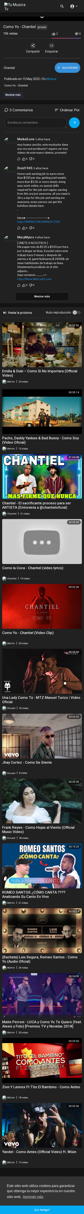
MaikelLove (25, 139)
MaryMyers (25, 237)
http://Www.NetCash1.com (34, 279)
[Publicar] (74, 122)
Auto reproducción (58, 312)
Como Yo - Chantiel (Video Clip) (28, 633)
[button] (74, 6)
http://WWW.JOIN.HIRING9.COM (38, 221)
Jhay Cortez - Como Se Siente (27, 762)
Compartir (33, 51)
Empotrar (51, 51)
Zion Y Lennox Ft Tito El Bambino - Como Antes (41, 1087)
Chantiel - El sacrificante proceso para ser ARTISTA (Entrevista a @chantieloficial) (36, 505)
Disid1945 (25, 168)
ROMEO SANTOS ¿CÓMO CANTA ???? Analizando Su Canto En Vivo (33, 894)
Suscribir (69, 67)
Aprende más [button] (33, 1197)
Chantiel (10, 68)
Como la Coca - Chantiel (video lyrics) (32, 568)
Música (51, 79)
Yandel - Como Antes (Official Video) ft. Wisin (39, 1152)
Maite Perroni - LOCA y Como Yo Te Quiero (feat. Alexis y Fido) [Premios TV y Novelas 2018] (42, 1024)
